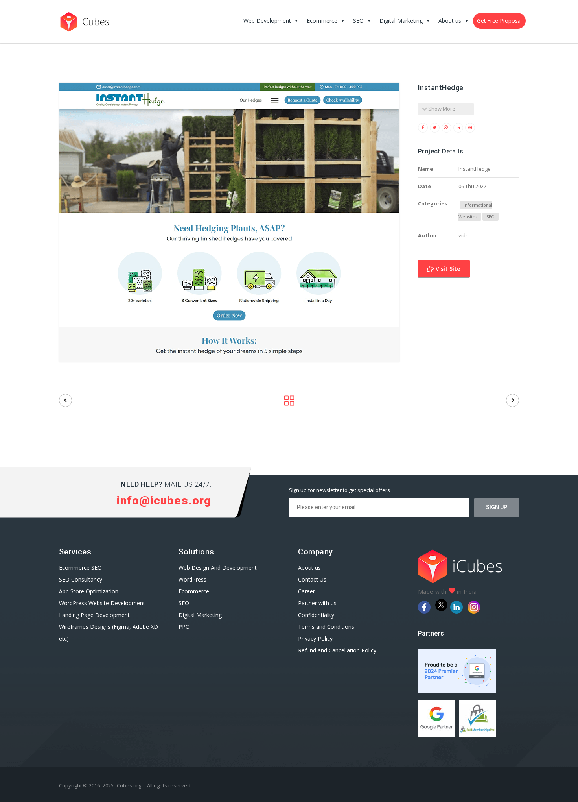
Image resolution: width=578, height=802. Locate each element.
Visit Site (447, 268)
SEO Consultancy (80, 579)
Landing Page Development (94, 615)
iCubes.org (128, 785)
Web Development (267, 20)
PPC (184, 626)
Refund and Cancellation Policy (337, 650)
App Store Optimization (88, 591)
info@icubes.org (164, 500)
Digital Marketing (401, 20)
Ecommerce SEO (80, 567)
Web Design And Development (218, 567)
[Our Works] (289, 403)
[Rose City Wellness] (65, 400)
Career (306, 591)
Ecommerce (322, 20)
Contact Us (312, 579)
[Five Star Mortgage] (512, 400)
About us (449, 20)
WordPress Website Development (103, 603)
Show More (441, 108)
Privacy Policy (315, 638)
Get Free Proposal (499, 20)
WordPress (192, 579)
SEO (358, 20)
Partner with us (317, 603)
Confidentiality (316, 615)
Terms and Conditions (326, 626)
